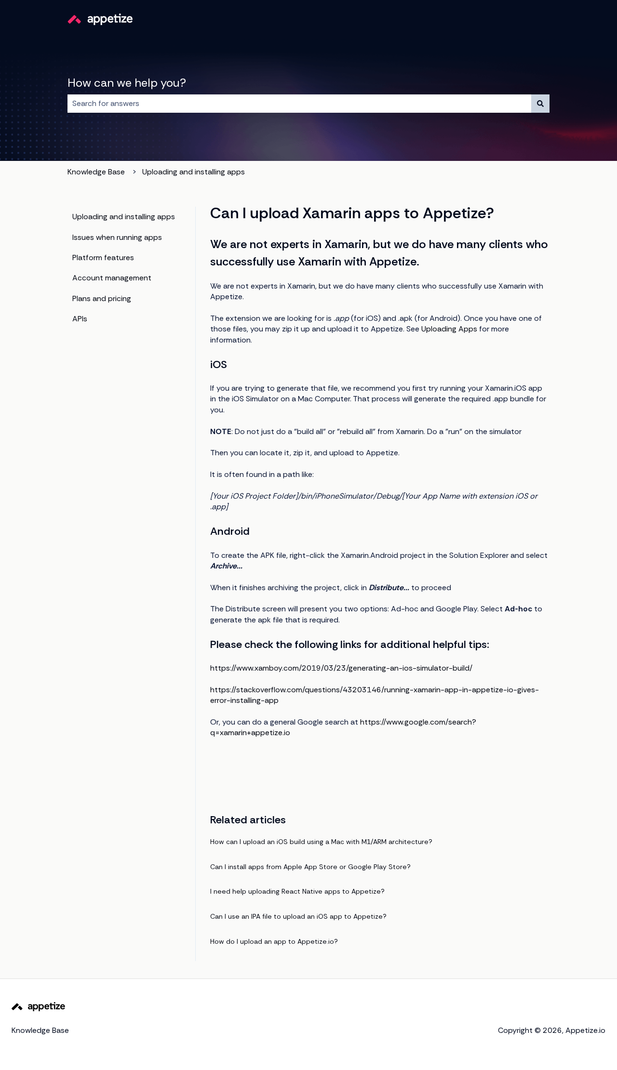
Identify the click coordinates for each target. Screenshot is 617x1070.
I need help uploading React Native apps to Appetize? (297, 891)
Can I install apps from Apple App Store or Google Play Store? (310, 866)
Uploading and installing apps (193, 172)
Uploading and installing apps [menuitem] (123, 216)
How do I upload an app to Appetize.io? (274, 941)
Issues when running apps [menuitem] (117, 237)
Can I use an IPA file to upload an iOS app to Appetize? (298, 916)
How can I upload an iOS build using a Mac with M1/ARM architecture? (321, 841)
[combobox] (299, 103)
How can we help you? (126, 82)
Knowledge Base (96, 172)
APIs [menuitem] (79, 319)
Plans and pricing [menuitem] (101, 298)
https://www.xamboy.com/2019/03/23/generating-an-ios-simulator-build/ (341, 668)
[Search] (540, 103)
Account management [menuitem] (111, 278)
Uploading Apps (449, 329)
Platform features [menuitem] (103, 257)
